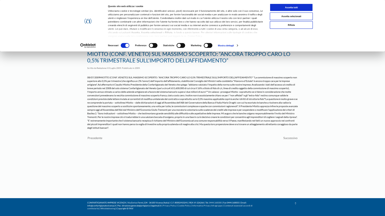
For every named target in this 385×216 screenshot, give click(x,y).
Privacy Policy (169, 205)
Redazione (101, 68)
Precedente (95, 138)
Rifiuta (291, 25)
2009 (137, 68)
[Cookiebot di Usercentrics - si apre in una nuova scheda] (88, 45)
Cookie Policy (184, 205)
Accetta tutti (291, 7)
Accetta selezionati (291, 16)
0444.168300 (215, 202)
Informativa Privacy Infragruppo (207, 205)
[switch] (153, 45)
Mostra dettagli (226, 45)
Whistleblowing (107, 208)
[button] (295, 203)
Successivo (290, 138)
